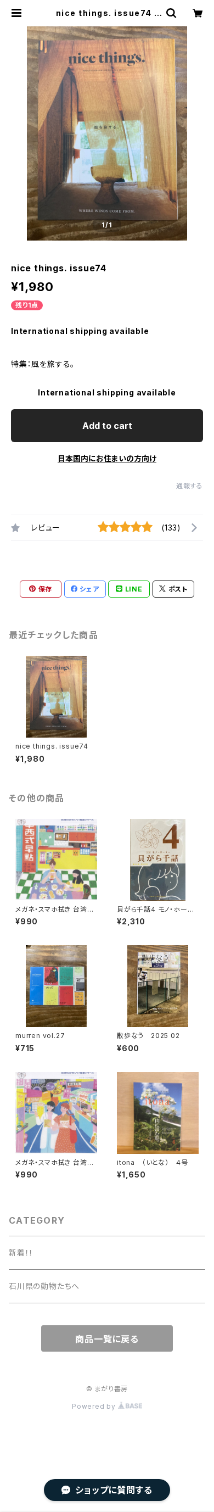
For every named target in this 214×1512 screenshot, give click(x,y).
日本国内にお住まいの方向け (107, 458)
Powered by (95, 1406)
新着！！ (21, 1252)
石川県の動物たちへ (44, 1286)
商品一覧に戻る (107, 1339)
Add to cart (107, 425)
